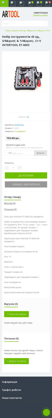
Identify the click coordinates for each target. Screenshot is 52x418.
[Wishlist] (40, 116)
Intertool (19, 125)
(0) (28, 116)
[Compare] (47, 116)
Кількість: (9, 163)
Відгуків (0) (10, 203)
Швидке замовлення (26, 184)
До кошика (26, 175)
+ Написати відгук (16, 314)
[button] (21, 3)
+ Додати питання (16, 361)
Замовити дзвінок (40, 15)
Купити (40, 153)
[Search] (46, 23)
